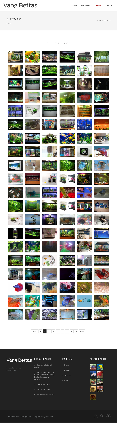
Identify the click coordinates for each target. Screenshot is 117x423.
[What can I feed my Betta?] (93, 367)
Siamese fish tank (84, 79)
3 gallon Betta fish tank (49, 236)
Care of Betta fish (67, 269)
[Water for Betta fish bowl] (93, 397)
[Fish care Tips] (50, 317)
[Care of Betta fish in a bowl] (84, 317)
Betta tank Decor (50, 160)
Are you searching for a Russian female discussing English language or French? (44, 375)
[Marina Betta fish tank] (67, 208)
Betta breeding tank (16, 106)
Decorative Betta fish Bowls (43, 366)
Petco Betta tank (15, 187)
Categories (85, 6)
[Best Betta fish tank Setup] (102, 181)
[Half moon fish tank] (50, 127)
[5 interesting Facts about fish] (100, 367)
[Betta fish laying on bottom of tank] (15, 100)
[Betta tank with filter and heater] (50, 154)
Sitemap (97, 6)
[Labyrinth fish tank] (84, 72)
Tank (57, 43)
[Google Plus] (108, 416)
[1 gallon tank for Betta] (32, 195)
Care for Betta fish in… (84, 290)
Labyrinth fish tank (85, 65)
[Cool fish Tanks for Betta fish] (67, 262)
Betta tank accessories (70, 214)
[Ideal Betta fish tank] (67, 235)
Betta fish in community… (70, 160)
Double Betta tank (101, 255)
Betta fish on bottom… (85, 214)
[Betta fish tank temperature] (84, 100)
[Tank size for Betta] (32, 140)
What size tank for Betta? (101, 46)
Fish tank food (67, 106)
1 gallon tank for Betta (32, 182)
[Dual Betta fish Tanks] (84, 208)
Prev (34, 331)
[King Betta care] (67, 317)
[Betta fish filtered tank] (93, 389)
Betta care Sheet (50, 296)
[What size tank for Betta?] (102, 59)
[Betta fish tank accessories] (102, 140)
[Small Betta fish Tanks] (32, 113)
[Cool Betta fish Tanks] (50, 262)
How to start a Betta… (102, 65)
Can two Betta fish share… (84, 128)
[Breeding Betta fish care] (67, 303)
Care (67, 43)
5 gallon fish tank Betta (101, 236)
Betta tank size (84, 106)
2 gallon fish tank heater (101, 196)
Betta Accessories (43, 389)
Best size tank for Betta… (101, 114)
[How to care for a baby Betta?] (84, 276)
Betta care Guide (101, 309)
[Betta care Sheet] (50, 303)
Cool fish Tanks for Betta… (67, 250)
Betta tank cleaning (33, 146)
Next (82, 331)
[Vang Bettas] (20, 4)
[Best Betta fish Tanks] (67, 140)
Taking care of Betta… (84, 282)
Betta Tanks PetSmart (68, 241)
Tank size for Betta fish (67, 182)
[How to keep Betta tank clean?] (15, 181)
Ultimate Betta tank (85, 228)
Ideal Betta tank (32, 201)
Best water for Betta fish (45, 395)
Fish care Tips (50, 309)
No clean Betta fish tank (32, 209)
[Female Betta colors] (93, 374)
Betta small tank (67, 146)
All (49, 43)
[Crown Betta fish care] (50, 289)
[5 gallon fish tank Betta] (102, 249)
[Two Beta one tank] (50, 100)
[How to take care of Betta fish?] (102, 303)
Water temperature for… (105, 187)
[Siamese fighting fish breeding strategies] (93, 382)
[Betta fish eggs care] (32, 289)
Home (74, 6)
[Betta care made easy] (32, 317)
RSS (66, 380)
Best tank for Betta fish (15, 263)
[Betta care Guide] (102, 317)
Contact (67, 370)
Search (109, 6)
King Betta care (67, 309)
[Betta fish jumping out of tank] (84, 59)
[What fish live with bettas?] (100, 389)
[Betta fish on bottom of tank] (84, 222)
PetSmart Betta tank (33, 51)
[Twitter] (102, 416)
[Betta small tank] (67, 154)
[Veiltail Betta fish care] (15, 317)
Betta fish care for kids (15, 277)
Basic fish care (32, 296)
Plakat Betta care (49, 269)
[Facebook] (96, 416)
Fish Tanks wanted (32, 119)
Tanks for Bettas (49, 106)
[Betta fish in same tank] (67, 100)
